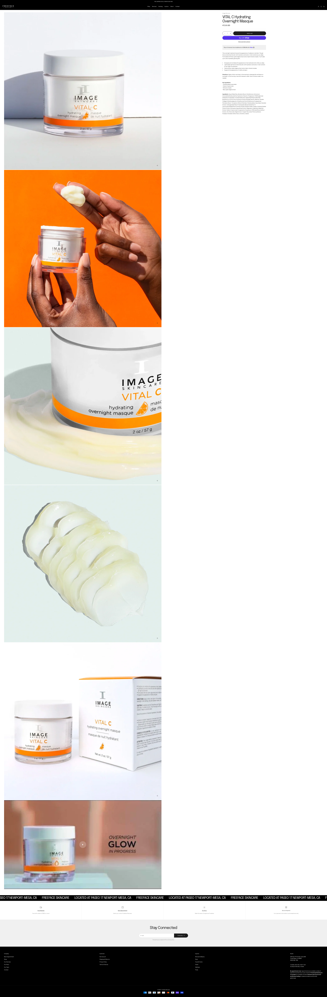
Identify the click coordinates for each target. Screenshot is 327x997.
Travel (196, 964)
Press (196, 969)
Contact (178, 6)
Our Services (7, 962)
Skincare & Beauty (200, 956)
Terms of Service (104, 964)
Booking (160, 6)
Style (196, 959)
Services (154, 6)
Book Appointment (122, 910)
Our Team (6, 967)
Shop (148, 6)
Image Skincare (226, 13)
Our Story (204, 910)
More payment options (244, 41)
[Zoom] (157, 165)
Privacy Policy (103, 962)
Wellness (197, 967)
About (171, 6)
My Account (103, 956)
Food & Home (198, 962)
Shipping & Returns (105, 959)
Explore (166, 6)
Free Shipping (40, 910)
